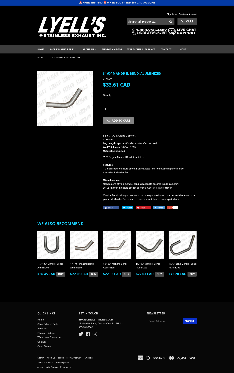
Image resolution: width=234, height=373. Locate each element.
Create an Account (188, 14)
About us (88, 49)
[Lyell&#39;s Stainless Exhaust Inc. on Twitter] (80, 335)
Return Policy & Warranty (70, 357)
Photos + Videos (112, 49)
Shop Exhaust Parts (62, 49)
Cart (189, 21)
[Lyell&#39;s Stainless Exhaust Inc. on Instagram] (94, 335)
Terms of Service (45, 362)
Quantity (107, 95)
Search (40, 357)
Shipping (88, 357)
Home (40, 49)
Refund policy (62, 362)
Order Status (44, 346)
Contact (166, 49)
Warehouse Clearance (141, 49)
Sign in (170, 14)
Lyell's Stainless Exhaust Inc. (58, 367)
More (183, 49)
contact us (158, 187)
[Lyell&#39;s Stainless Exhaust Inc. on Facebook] (87, 335)
